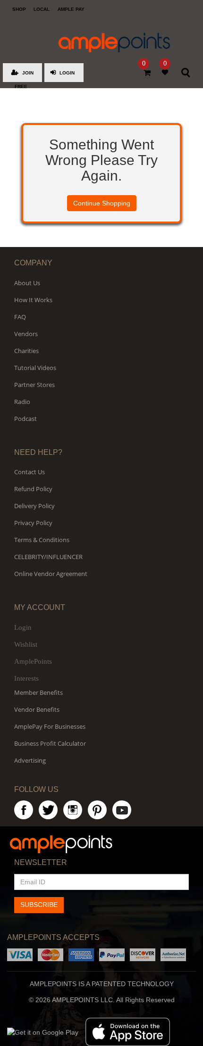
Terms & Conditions (41, 539)
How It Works (33, 300)
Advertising (30, 760)
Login (23, 627)
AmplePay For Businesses (49, 726)
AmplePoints (33, 661)
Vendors (26, 333)
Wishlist (25, 644)
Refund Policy (33, 489)
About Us (27, 283)
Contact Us (29, 472)
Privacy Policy (33, 523)
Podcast (25, 418)
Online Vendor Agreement (50, 573)
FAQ (20, 317)
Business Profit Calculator (50, 743)
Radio (22, 401)
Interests (26, 678)
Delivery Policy (34, 506)
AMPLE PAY (71, 9)
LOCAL (42, 9)
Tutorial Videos (35, 367)
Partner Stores (34, 384)
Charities (26, 350)
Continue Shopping (101, 203)
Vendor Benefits (36, 709)
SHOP (19, 9)
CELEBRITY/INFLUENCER (48, 556)
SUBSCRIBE (39, 904)
